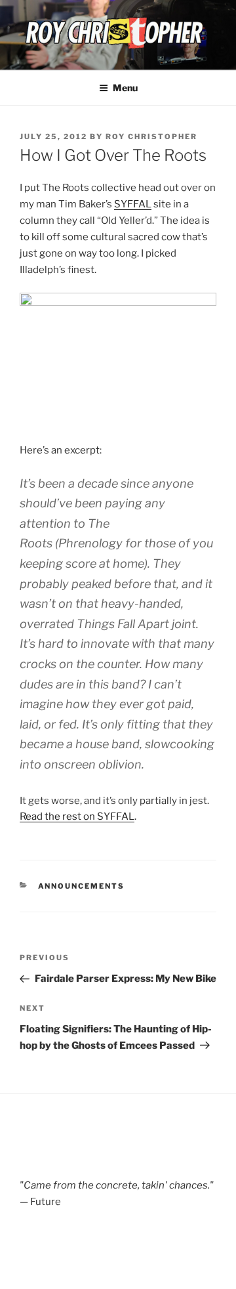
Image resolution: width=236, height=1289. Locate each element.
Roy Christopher (151, 136)
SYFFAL (132, 204)
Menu (125, 87)
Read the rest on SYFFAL (77, 816)
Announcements (81, 886)
